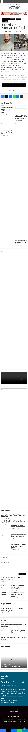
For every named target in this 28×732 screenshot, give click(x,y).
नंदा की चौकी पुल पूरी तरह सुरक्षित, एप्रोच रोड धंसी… (6, 132)
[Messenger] (10, 96)
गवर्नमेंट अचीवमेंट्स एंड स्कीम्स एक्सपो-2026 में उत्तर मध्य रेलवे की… (21, 117)
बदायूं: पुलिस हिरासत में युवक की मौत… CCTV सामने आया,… (13, 625)
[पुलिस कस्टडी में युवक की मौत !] (5, 633)
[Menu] (26, 7)
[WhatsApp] (14, 96)
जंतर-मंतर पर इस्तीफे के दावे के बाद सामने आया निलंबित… (21, 242)
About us (9, 716)
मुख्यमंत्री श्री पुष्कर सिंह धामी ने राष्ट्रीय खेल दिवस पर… (18, 535)
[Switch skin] (2, 7)
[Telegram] (17, 96)
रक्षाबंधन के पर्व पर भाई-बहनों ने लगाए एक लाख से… (18, 526)
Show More (13, 85)
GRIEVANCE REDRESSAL (10, 721)
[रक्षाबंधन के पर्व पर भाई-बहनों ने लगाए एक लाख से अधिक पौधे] (5, 528)
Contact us (21, 721)
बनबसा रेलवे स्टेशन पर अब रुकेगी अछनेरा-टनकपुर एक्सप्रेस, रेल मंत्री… (7, 110)
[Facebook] (3, 96)
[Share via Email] (21, 96)
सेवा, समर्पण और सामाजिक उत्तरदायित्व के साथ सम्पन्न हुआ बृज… (18, 546)
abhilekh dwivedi (7, 31)
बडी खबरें (18, 19)
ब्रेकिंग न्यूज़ (5, 21)
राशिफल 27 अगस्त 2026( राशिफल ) (13, 666)
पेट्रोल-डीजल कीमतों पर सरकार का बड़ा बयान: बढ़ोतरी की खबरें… (17, 587)
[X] (6, 96)
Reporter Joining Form (10, 719)
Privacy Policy (17, 716)
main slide (5, 19)
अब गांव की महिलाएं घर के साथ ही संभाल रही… (13, 521)
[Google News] (14, 90)
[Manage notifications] (24, 728)
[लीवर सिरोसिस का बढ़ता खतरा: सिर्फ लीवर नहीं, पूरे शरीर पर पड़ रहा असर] (5, 595)
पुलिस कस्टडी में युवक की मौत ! (18, 631)
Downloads (21, 719)
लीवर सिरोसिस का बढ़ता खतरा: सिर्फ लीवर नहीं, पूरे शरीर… (18, 594)
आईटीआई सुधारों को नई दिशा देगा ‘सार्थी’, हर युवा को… (12, 610)
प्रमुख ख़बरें (12, 19)
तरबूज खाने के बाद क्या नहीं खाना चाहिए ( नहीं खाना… (11, 579)
